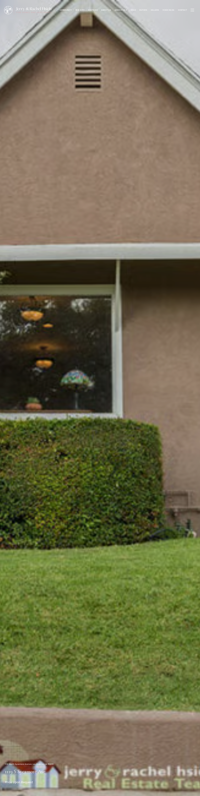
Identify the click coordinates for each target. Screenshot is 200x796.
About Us (106, 10)
